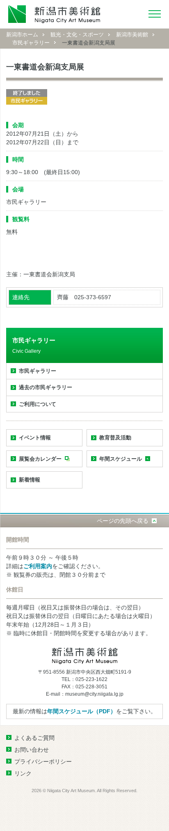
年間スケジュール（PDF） (81, 711)
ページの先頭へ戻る (122, 520)
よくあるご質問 (34, 738)
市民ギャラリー (31, 43)
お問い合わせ (31, 749)
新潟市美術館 (132, 34)
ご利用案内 (37, 566)
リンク (23, 773)
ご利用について (37, 404)
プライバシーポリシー (43, 761)
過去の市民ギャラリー (45, 387)
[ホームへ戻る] (54, 14)
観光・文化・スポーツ (77, 34)
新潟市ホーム (22, 34)
